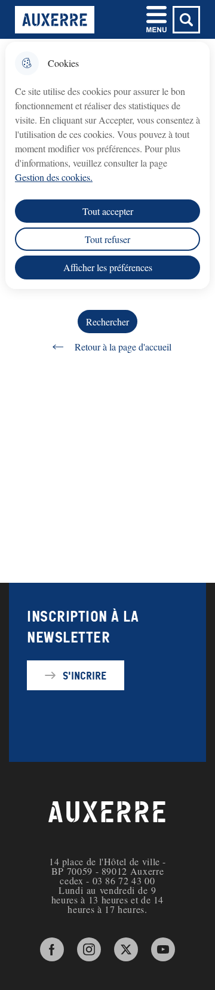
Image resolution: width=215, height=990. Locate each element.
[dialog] (107, 165)
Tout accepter (107, 211)
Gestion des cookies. (54, 177)
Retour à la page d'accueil (123, 346)
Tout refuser (107, 239)
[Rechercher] (186, 19)
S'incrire (84, 675)
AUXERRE (107, 812)
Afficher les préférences (107, 267)
